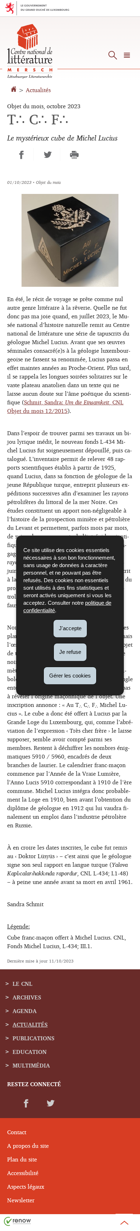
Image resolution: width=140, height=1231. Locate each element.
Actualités (38, 90)
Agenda (25, 1011)
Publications (34, 1038)
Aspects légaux (25, 1186)
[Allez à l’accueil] (14, 90)
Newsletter (20, 1200)
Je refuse (70, 652)
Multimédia (31, 1065)
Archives (27, 997)
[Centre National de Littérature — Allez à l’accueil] (30, 76)
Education (30, 1051)
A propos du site (28, 1145)
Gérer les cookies (70, 675)
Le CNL (22, 983)
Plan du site (22, 1159)
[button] (127, 57)
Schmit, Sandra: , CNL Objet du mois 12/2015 (65, 406)
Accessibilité (22, 1173)
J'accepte (70, 628)
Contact (16, 1132)
